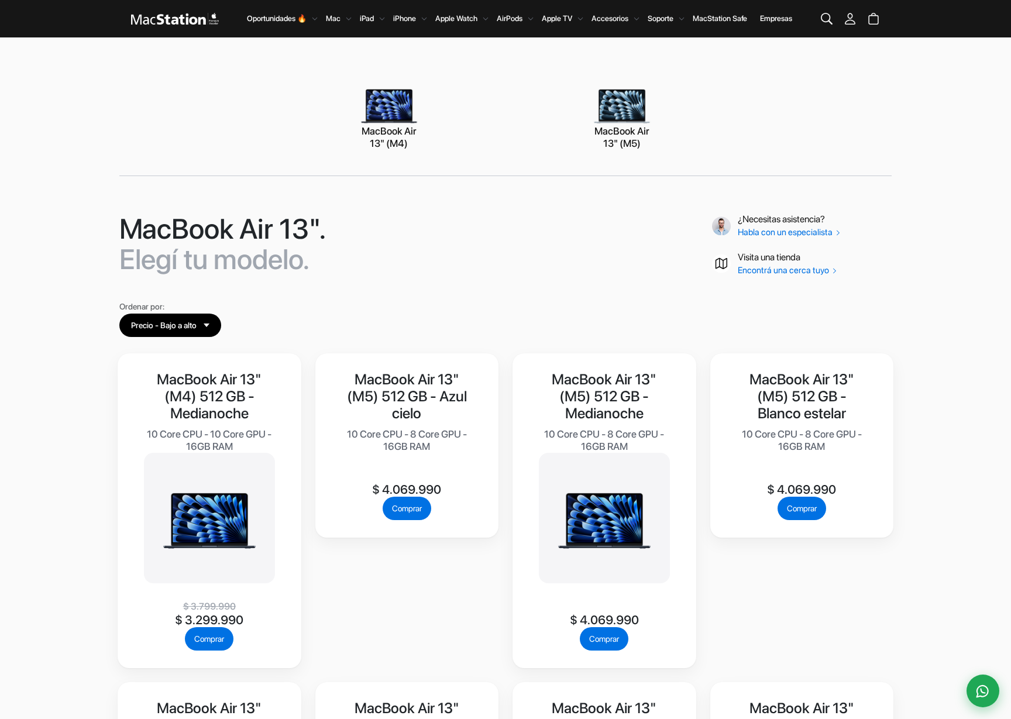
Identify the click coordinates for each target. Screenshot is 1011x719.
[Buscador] (827, 19)
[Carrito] (873, 19)
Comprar (209, 639)
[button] (170, 325)
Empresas (776, 18)
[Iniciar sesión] (850, 19)
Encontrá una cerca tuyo (784, 270)
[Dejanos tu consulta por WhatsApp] (983, 691)
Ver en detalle (209, 559)
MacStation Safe (720, 18)
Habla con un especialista (786, 232)
